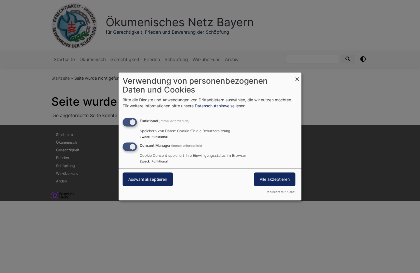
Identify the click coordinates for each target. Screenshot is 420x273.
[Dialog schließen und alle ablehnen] (297, 76)
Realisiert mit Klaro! (280, 192)
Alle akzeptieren (275, 179)
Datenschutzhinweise (215, 105)
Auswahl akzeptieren (147, 179)
